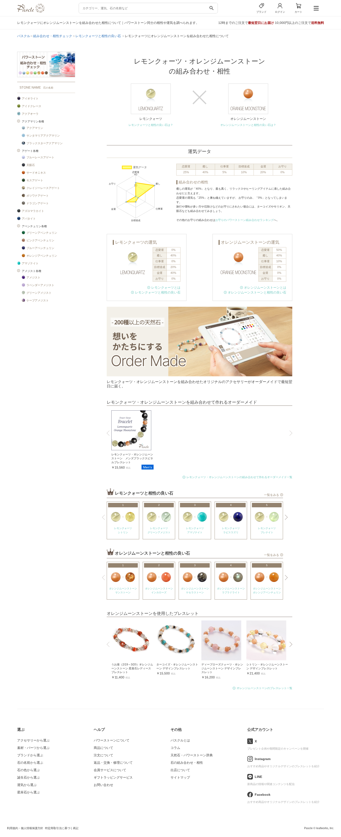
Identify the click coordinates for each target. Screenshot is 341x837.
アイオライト (30, 98)
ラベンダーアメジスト (40, 285)
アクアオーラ (30, 113)
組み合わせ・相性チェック (52, 36)
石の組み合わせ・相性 (186, 762)
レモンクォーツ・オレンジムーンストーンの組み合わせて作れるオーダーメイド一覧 (239, 477)
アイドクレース (31, 106)
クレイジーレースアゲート (43, 188)
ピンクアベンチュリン (40, 240)
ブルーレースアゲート (40, 157)
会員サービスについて (110, 770)
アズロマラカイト (33, 211)
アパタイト (29, 218)
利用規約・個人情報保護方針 (25, 828)
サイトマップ (180, 777)
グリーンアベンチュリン (41, 232)
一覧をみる (271, 495)
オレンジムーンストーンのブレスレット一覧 (264, 688)
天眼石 (30, 165)
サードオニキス (36, 172)
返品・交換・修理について (113, 762)
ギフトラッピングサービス (113, 777)
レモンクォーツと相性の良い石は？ (151, 125)
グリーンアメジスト (38, 292)
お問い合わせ (103, 785)
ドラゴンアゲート (37, 203)
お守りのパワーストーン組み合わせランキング (244, 220)
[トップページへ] (31, 11)
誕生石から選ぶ (28, 777)
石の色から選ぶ (28, 770)
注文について (103, 755)
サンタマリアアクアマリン (43, 135)
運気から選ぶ (27, 785)
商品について (103, 748)
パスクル (23, 36)
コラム (175, 748)
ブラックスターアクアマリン (44, 143)
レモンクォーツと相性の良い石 (98, 36)
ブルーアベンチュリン (40, 248)
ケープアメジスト (37, 300)
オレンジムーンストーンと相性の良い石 (257, 292)
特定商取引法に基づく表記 (61, 828)
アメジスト (33, 277)
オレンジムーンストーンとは (265, 287)
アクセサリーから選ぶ (33, 740)
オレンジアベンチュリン (41, 255)
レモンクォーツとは (165, 287)
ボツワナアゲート (37, 195)
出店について (180, 770)
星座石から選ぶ (28, 792)
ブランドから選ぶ (30, 755)
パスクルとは (180, 740)
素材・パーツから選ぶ (33, 748)
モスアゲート (34, 180)
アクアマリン (34, 128)
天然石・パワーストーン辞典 (191, 755)
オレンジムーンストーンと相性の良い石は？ (248, 125)
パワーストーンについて (111, 740)
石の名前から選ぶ (30, 762)
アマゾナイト (30, 263)
